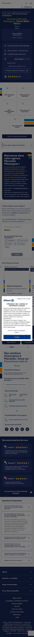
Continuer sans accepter (24, 298)
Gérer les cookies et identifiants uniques (16, 331)
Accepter (17, 337)
